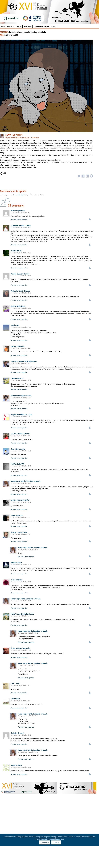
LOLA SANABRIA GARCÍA (20, 434)
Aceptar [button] (56, 842)
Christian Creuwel (17, 733)
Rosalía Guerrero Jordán (20, 274)
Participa (10, 26)
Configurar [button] (45, 842)
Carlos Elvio (15, 699)
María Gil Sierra (16, 765)
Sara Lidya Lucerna (18, 449)
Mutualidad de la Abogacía (12, 18)
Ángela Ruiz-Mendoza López (21, 414)
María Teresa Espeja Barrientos (22, 614)
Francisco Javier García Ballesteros (24, 361)
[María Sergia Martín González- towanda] (2, 136)
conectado (19, 195)
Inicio (2, 26)
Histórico (27, 26)
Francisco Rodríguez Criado (21, 395)
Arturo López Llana (18, 210)
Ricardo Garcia (16, 562)
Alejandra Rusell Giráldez (20, 291)
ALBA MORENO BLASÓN (20, 500)
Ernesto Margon (17, 515)
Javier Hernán (16, 251)
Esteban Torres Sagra (19, 532)
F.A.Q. (53, 26)
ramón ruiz (15, 325)
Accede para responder (19, 219)
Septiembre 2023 (11, 35)
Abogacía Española (32, 18)
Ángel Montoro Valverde (20, 648)
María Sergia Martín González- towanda (22, 138)
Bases (19, 26)
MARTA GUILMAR (17, 464)
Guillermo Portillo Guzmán (21, 225)
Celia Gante (15, 684)
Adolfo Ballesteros (18, 306)
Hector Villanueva (17, 346)
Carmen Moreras (17, 378)
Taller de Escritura (41, 26)
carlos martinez (16, 580)
